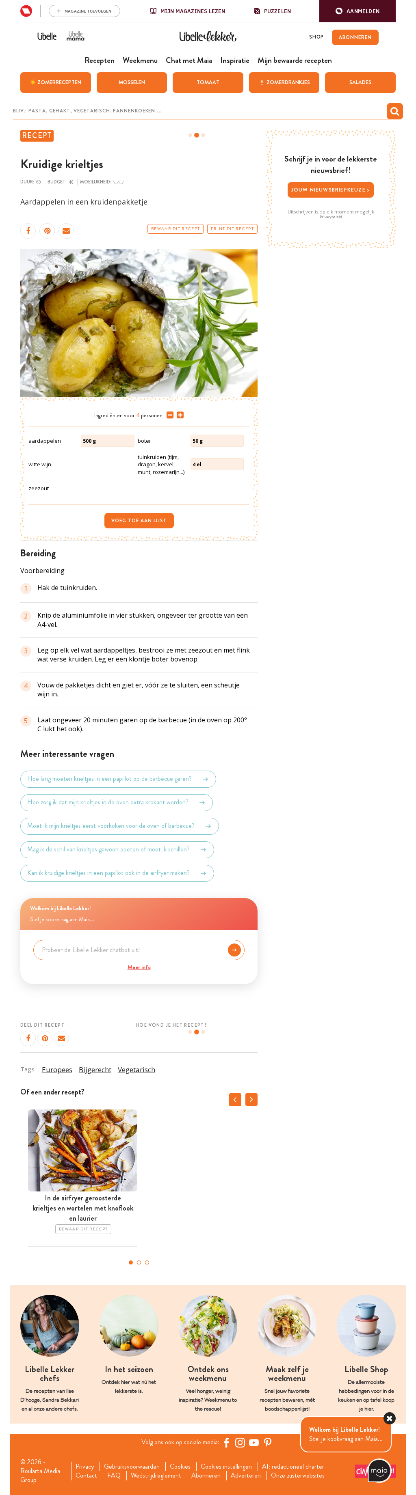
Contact (86, 1475)
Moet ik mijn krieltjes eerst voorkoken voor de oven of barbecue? (111, 826)
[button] (357, 11)
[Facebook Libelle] (226, 1443)
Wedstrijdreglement (156, 1475)
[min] (168, 415)
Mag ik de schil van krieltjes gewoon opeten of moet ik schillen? (108, 849)
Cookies (180, 1466)
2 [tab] (139, 1262)
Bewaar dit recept (175, 229)
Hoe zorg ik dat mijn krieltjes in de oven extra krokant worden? (107, 802)
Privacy (85, 1466)
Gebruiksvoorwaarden (132, 1466)
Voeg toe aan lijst (139, 520)
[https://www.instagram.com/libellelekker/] (240, 1443)
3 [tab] (147, 1262)
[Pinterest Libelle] (268, 1443)
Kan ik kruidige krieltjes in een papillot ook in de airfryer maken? (108, 873)
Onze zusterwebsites (298, 1475)
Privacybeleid (331, 217)
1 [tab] (131, 1262)
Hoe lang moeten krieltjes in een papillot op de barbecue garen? (109, 779)
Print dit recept (232, 229)
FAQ (114, 1475)
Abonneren (206, 1475)
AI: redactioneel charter (293, 1466)
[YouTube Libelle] (254, 1443)
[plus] (178, 415)
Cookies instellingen (226, 1466)
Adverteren (246, 1475)
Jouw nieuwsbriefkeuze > (330, 190)
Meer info (139, 967)
